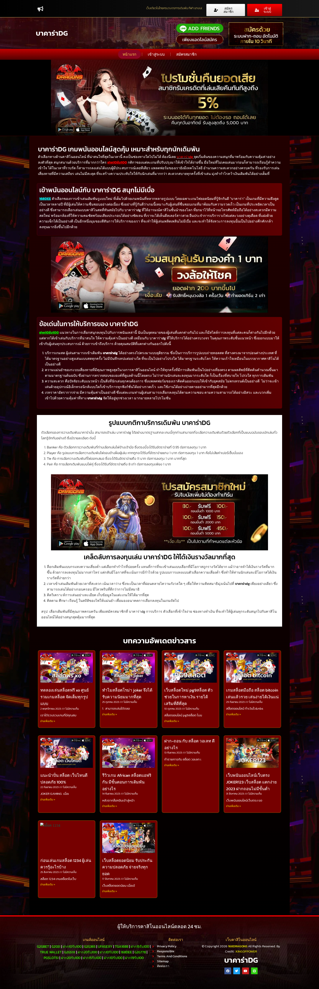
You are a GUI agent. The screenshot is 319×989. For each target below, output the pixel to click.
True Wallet (51, 952)
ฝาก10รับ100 (117, 162)
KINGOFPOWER (246, 951)
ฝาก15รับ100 (140, 946)
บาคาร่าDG (52, 33)
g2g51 (55, 946)
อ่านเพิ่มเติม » (47, 721)
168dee (126, 952)
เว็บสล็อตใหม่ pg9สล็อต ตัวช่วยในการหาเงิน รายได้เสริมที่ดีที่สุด (188, 697)
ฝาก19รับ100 (134, 957)
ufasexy (105, 946)
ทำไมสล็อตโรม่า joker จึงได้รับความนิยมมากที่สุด (127, 693)
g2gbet (43, 946)
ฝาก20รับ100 (87, 952)
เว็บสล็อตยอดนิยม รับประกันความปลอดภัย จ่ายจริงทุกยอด (127, 867)
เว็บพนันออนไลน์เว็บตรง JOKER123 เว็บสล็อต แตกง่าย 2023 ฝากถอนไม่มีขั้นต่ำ (251, 782)
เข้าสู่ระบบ (156, 54)
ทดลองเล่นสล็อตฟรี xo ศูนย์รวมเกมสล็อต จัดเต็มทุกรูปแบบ (64, 697)
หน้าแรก (129, 54)
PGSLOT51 (51, 957)
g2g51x (69, 952)
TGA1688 (121, 946)
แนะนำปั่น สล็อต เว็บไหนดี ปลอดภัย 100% (63, 778)
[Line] (254, 970)
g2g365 (89, 946)
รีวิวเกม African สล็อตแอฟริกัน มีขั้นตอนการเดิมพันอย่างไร (126, 782)
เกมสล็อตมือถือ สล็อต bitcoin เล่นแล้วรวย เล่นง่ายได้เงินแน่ (252, 693)
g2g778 (140, 952)
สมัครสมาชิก (186, 54)
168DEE (45, 198)
